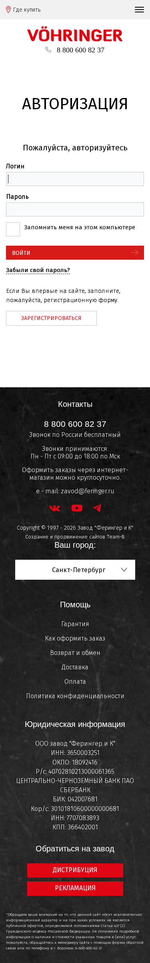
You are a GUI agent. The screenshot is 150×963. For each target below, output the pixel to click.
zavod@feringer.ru (87, 491)
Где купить (26, 9)
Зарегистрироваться (51, 318)
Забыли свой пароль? (38, 270)
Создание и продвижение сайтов (65, 537)
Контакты (75, 404)
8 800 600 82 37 (80, 50)
